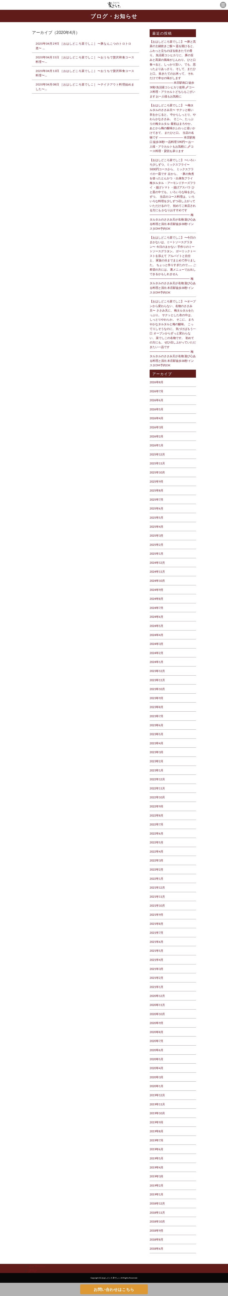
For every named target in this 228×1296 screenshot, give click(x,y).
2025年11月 (157, 463)
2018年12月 (157, 1203)
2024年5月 (156, 625)
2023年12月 (157, 671)
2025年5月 (156, 517)
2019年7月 (156, 1140)
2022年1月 (156, 878)
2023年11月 (157, 680)
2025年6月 (156, 508)
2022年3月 (156, 860)
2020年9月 (156, 1022)
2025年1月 (156, 553)
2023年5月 (156, 734)
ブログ (32, 1270)
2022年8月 (156, 815)
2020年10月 (157, 1014)
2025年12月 (157, 454)
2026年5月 (156, 409)
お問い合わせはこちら (114, 1289)
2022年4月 (156, 851)
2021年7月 (156, 932)
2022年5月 (156, 842)
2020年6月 (156, 1050)
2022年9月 (156, 806)
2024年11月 (157, 571)
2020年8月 (156, 1032)
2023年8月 (156, 707)
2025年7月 (156, 499)
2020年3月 (156, 1077)
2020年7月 (156, 1041)
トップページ (37, 1266)
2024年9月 (156, 589)
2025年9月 (156, 481)
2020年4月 (156, 1068)
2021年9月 (156, 914)
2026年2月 (156, 436)
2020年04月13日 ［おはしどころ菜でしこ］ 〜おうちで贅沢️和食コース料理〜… (85, 73)
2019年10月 (157, 1113)
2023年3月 (156, 752)
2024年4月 (156, 634)
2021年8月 (156, 923)
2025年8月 (156, 490)
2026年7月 (156, 391)
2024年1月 (156, 661)
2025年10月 (157, 472)
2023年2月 (156, 761)
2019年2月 (156, 1185)
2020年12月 (157, 995)
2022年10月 (157, 797)
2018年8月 (156, 1239)
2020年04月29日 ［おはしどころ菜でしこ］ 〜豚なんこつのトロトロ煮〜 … (83, 46)
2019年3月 (156, 1176)
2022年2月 (156, 869)
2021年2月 (156, 977)
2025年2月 (156, 544)
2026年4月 (156, 418)
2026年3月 (156, 427)
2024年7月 (156, 607)
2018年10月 (157, 1221)
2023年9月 (156, 698)
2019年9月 (156, 1122)
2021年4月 (156, 959)
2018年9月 (156, 1230)
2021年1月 (156, 986)
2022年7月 (156, 824)
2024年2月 (156, 653)
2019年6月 (156, 1149)
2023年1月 (156, 770)
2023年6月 (156, 725)
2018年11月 (157, 1212)
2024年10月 (157, 580)
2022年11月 (157, 788)
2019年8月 (156, 1131)
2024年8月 (156, 598)
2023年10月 (157, 689)
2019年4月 (156, 1167)
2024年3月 (156, 643)
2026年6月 (156, 400)
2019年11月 (157, 1104)
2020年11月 (157, 1004)
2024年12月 (157, 562)
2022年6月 (156, 833)
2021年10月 (157, 905)
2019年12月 (157, 1095)
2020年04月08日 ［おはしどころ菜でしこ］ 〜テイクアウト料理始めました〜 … (85, 87)
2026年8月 (156, 382)
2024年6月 (156, 616)
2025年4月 (156, 526)
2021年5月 (156, 950)
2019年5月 (156, 1158)
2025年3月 (156, 535)
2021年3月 (156, 968)
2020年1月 (156, 1086)
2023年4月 (156, 743)
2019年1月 (156, 1194)
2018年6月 (156, 1248)
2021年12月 (157, 887)
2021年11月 (157, 896)
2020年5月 (156, 1059)
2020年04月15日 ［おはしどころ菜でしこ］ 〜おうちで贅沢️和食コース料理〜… (85, 59)
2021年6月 (156, 941)
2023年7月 (156, 716)
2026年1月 (156, 445)
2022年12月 (157, 779)
